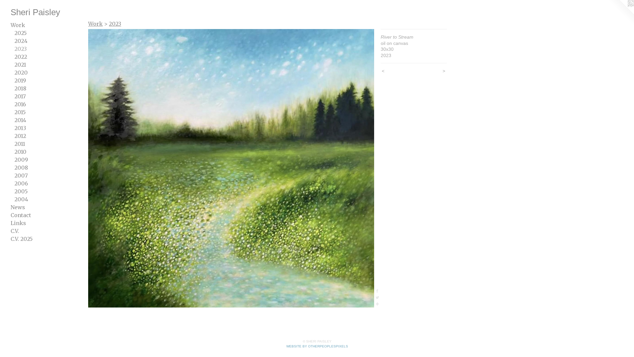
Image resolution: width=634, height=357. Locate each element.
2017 (20, 96)
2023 (21, 49)
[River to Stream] (231, 168)
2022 (21, 56)
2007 (21, 175)
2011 (20, 144)
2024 (21, 41)
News (18, 207)
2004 (21, 199)
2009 (21, 159)
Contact (21, 215)
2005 (21, 191)
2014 (20, 120)
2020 (21, 72)
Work (18, 25)
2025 (21, 33)
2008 (21, 167)
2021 (20, 64)
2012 (20, 136)
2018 (20, 88)
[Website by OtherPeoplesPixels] (621, 13)
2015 (20, 112)
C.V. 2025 (22, 239)
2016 (20, 104)
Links (18, 223)
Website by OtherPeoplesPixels (317, 346)
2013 (20, 128)
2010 (20, 151)
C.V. (15, 231)
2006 (21, 183)
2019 (20, 80)
